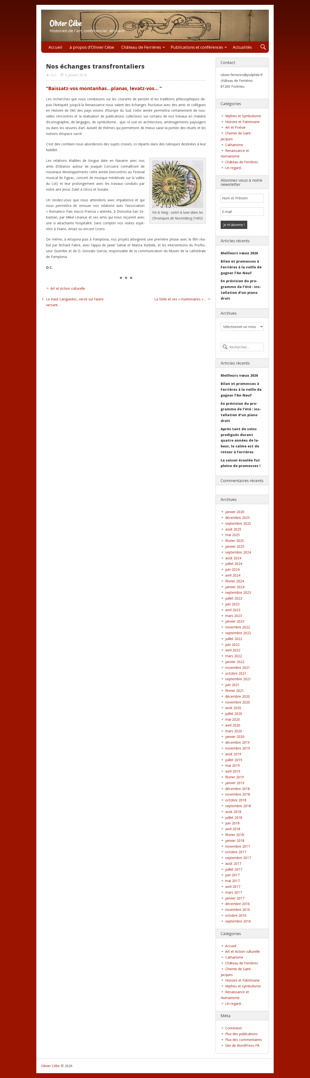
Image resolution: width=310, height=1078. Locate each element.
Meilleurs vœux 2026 (239, 253)
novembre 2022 (237, 627)
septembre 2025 (238, 523)
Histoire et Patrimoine (242, 121)
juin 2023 (232, 604)
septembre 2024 (238, 552)
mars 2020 (233, 731)
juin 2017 (232, 875)
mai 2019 (232, 765)
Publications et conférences (197, 47)
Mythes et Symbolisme (243, 116)
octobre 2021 (235, 673)
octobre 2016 (235, 915)
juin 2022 (232, 644)
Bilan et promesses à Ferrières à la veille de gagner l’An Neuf (241, 267)
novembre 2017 (237, 846)
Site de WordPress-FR (242, 1045)
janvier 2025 (234, 546)
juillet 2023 (233, 598)
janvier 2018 (234, 840)
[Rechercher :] (242, 347)
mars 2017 (233, 892)
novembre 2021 (237, 667)
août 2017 (233, 863)
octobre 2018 (235, 800)
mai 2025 (232, 534)
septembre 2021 (238, 679)
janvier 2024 (234, 587)
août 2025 (233, 529)
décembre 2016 (237, 903)
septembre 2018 (238, 806)
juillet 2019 (233, 760)
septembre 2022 (238, 633)
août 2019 (233, 754)
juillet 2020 (233, 713)
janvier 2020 (234, 736)
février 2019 (234, 777)
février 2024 (234, 581)
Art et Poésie (235, 127)
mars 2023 (233, 615)
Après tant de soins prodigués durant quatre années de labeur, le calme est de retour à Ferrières (240, 440)
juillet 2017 (233, 869)
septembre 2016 (238, 921)
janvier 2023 (234, 621)
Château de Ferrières (141, 47)
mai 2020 (232, 719)
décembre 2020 (237, 696)
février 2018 (234, 834)
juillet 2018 (233, 817)
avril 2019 (232, 771)
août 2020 (233, 707)
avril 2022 (232, 650)
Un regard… (234, 167)
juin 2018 (232, 823)
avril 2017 (232, 886)
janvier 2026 (234, 511)
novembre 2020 (237, 702)
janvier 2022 (234, 661)
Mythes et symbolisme (243, 986)
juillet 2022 (233, 638)
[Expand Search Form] (263, 47)
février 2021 (234, 690)
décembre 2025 (237, 517)
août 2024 (233, 558)
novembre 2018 (237, 794)
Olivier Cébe (66, 23)
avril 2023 (232, 610)
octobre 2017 (235, 852)
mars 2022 (233, 656)
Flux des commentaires (243, 1039)
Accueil (55, 47)
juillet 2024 (233, 563)
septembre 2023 (238, 592)
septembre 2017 (238, 857)
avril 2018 (232, 829)
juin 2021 (232, 684)
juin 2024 (232, 569)
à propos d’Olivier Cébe (92, 47)
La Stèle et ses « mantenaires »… (180, 299)
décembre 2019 (237, 742)
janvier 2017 (234, 898)
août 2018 (233, 811)
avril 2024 (232, 575)
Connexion (233, 1028)
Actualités (242, 47)
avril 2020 (232, 725)
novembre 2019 (237, 748)
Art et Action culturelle (67, 288)
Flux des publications (241, 1033)
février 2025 (234, 540)
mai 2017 (232, 880)
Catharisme (234, 144)
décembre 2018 (237, 788)
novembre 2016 (237, 909)
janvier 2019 (234, 783)
